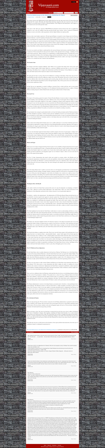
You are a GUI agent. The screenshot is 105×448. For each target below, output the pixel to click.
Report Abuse (73, 354)
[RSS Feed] (77, 2)
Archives (59, 445)
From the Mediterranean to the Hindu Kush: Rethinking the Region (41, 329)
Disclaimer (54, 445)
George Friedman (31, 17)
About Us (49, 445)
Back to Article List (74, 15)
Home (28, 12)
